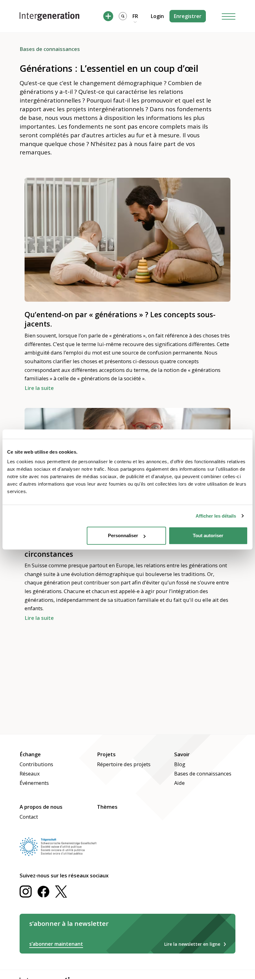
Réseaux (30, 773)
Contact (29, 816)
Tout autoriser (208, 535)
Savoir (182, 754)
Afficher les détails (216, 516)
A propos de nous (41, 806)
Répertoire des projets (124, 764)
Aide (179, 782)
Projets (106, 754)
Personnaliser (123, 535)
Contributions (36, 764)
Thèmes (107, 806)
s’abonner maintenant (56, 943)
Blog (179, 764)
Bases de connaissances (202, 773)
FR (135, 16)
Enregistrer (188, 16)
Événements (34, 782)
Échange (30, 754)
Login (157, 16)
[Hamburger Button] (228, 16)
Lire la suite (39, 387)
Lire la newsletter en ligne (192, 944)
